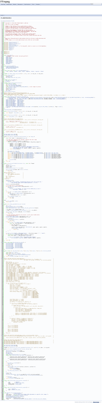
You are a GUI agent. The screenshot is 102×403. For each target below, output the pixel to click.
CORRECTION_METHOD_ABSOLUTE (12, 66)
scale (21, 250)
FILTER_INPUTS (9, 395)
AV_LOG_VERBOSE (14, 233)
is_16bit (10, 89)
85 (2, 86)
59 (2, 66)
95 (2, 94)
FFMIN (21, 375)
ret (8, 165)
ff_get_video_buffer (15, 366)
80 (2, 82)
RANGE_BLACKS (9, 62)
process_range (10, 75)
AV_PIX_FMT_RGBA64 (10, 247)
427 (2, 349)
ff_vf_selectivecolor (16, 392)
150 (2, 136)
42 (2, 53)
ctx (24, 163)
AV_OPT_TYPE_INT (46, 97)
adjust (33, 250)
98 (2, 96)
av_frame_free (13, 368)
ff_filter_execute (10, 374)
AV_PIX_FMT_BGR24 (18, 243)
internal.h (11, 49)
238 (2, 204)
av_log (11, 146)
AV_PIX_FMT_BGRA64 (19, 247)
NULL (15, 98)
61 (2, 68)
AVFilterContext (18, 163)
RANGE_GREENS (9, 58)
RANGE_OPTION (9, 99)
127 (2, 118)
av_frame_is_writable (12, 362)
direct (9, 352)
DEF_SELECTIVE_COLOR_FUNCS (10, 345)
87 (2, 88)
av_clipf (14, 256)
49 (2, 59)
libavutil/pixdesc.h (13, 45)
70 (2, 75)
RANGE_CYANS (8, 59)
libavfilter (2, 15)
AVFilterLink (18, 204)
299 (2, 250)
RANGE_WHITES (9, 61)
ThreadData (13, 79)
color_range (9, 55)
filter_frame (12, 349)
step (9, 90)
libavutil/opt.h (12, 44)
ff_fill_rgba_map (12, 211)
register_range (12, 136)
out (13, 80)
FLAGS (83, 97)
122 (2, 115)
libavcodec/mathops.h (13, 46)
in (10, 80)
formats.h (11, 48)
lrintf (10, 256)
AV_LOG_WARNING (16, 181)
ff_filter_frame (12, 378)
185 (2, 163)
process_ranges (19, 86)
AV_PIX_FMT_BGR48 (18, 247)
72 (2, 76)
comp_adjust (15, 250)
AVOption (12, 96)
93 (2, 92)
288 (2, 242)
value (27, 250)
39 (2, 51)
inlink (23, 204)
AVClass (10, 83)
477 (2, 387)
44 (2, 55)
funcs (25, 355)
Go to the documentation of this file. (7, 20)
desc (19, 207)
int (8, 73)
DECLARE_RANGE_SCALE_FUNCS (10, 134)
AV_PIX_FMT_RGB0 (9, 246)
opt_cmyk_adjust (12, 85)
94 (2, 93)
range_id (32, 136)
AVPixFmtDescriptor (13, 207)
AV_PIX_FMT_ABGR (18, 244)
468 (2, 380)
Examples (38, 4)
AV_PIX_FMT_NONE (9, 248)
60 (2, 67)
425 (2, 347)
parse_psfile (12, 163)
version (13, 165)
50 (2, 59)
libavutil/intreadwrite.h (14, 43)
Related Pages (9, 4)
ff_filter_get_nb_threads (33, 375)
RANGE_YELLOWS (9, 57)
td (37, 347)
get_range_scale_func (15, 73)
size (10, 167)
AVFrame (7, 80)
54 (2, 62)
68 (2, 73)
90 (2, 90)
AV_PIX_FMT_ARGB (9, 244)
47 (2, 57)
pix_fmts (21, 242)
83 (2, 85)
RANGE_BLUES (8, 59)
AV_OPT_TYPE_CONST (23, 98)
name (9, 382)
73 (2, 77)
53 (2, 62)
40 (2, 52)
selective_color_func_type (16, 347)
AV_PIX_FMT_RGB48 (10, 247)
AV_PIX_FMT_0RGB (9, 245)
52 (2, 61)
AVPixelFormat (16, 242)
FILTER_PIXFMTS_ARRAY (10, 397)
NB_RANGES (8, 63)
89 (2, 89)
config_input (12, 204)
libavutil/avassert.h (13, 42)
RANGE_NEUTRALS (9, 62)
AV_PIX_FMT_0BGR (18, 245)
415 (2, 339)
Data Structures (27, 4)
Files (33, 4)
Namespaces (20, 4)
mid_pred (16, 112)
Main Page (3, 4)
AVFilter (9, 392)
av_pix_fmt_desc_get (26, 207)
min (12, 252)
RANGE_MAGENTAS (9, 60)
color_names (18, 70)
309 (2, 258)
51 (2, 60)
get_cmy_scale (12, 115)
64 (2, 70)
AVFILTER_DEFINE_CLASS (9, 109)
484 (2, 392)
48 (2, 58)
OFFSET (31, 97)
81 (2, 83)
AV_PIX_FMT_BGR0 (18, 246)
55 (2, 63)
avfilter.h (11, 46)
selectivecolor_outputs (21, 387)
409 (2, 335)
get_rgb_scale (12, 111)
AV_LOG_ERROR (17, 146)
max (12, 253)
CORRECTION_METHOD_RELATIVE (12, 67)
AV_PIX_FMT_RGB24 (10, 243)
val (12, 187)
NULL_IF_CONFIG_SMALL (18, 394)
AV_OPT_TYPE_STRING (43, 106)
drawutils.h (11, 47)
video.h (10, 49)
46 (2, 56)
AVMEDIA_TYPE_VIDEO (19, 382)
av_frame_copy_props (12, 370)
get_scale (18, 77)
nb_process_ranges (12, 87)
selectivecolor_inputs (21, 380)
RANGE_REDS (8, 56)
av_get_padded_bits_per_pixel (17, 210)
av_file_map (11, 169)
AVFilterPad (12, 380)
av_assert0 (12, 159)
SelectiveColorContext (16, 82)
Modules (14, 4)
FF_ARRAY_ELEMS (17, 186)
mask (11, 76)
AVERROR (14, 148)
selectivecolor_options (19, 96)
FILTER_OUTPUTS (9, 396)
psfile (10, 88)
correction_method (12, 84)
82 (2, 84)
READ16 (7, 180)
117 (2, 111)
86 (2, 87)
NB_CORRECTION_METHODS (11, 68)
